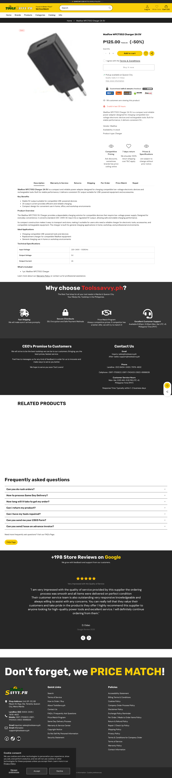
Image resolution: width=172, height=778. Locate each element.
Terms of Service (55, 697)
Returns (77, 183)
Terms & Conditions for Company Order (125, 737)
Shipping (91, 183)
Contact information (78, 772)
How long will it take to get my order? (27, 501)
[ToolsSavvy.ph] (19, 7)
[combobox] (86, 8)
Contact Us (52, 709)
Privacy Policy (10, 763)
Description (39, 183)
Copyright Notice (55, 729)
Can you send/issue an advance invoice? (30, 526)
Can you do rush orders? (20, 489)
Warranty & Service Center (59, 725)
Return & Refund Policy (118, 721)
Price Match (121, 183)
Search (51, 693)
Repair (135, 183)
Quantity (106, 49)
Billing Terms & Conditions (119, 697)
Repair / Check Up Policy (118, 725)
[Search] (109, 8)
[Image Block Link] (128, 91)
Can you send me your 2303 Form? (26, 520)
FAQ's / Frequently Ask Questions (62, 713)
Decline (60, 771)
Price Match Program (57, 717)
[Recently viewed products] (167, 385)
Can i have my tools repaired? (23, 514)
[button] (166, 8)
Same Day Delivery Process (59, 721)
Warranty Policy (43, 276)
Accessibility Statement (118, 693)
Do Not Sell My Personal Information (63, 733)
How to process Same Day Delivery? (27, 495)
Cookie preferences (94, 772)
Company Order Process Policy (121, 705)
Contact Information (116, 749)
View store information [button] (115, 81)
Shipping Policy (114, 729)
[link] (156, 8)
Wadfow (113, 126)
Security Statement (56, 737)
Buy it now (128, 67)
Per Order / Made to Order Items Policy (124, 717)
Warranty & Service (59, 183)
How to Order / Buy (56, 701)
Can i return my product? (21, 507)
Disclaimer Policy (115, 709)
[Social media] (167, 392)
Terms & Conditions (130, 61)
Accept (37, 771)
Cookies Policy (114, 701)
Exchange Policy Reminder (119, 713)
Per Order (105, 183)
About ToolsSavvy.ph (56, 705)
